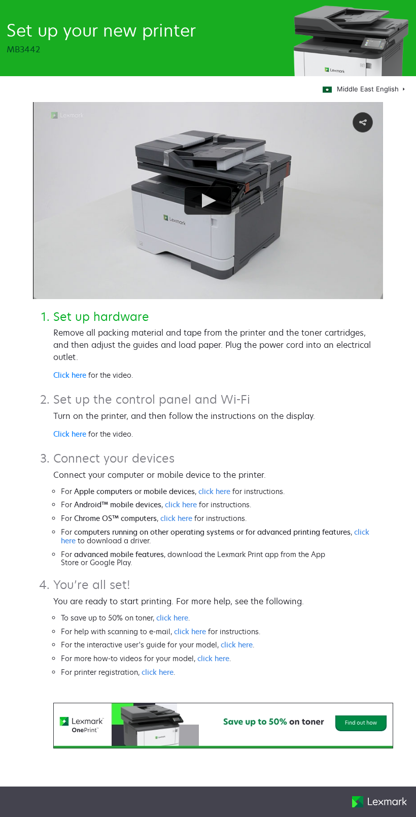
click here (214, 491)
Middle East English (369, 89)
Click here (69, 375)
